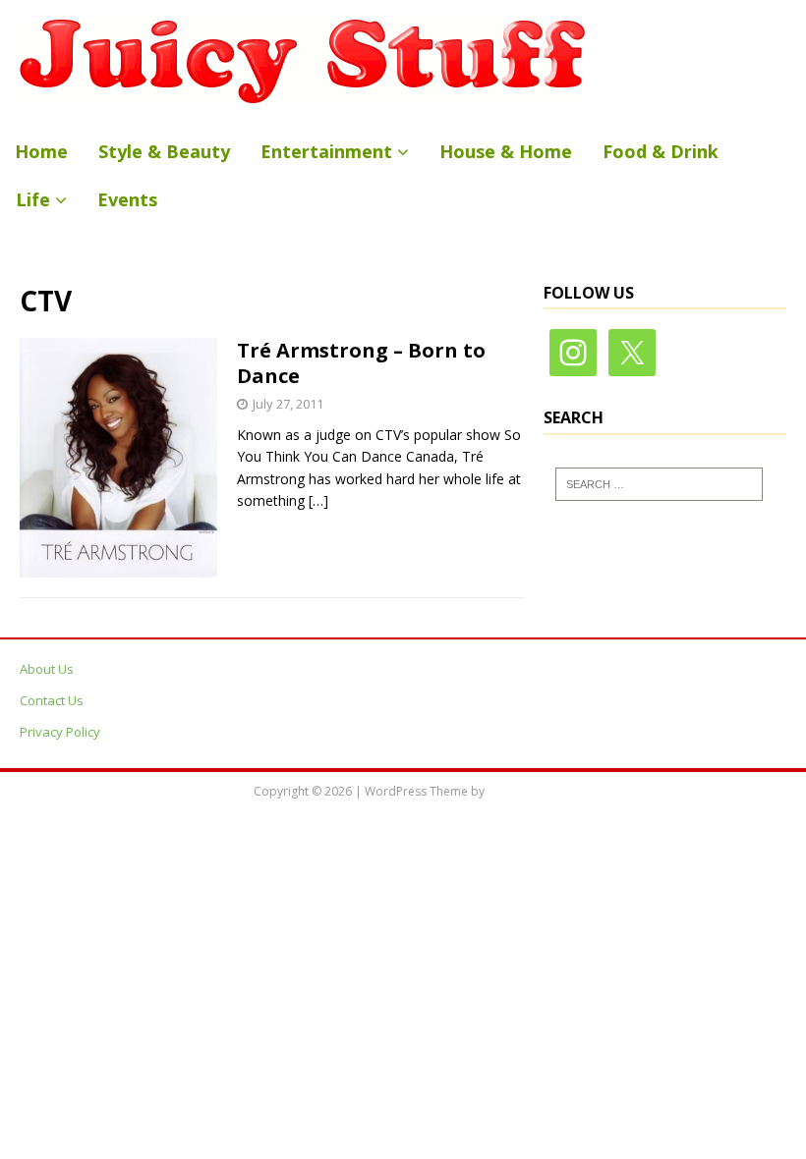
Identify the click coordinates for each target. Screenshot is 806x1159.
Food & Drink (661, 151)
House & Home (505, 151)
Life (33, 199)
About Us (47, 669)
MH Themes (520, 791)
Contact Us (52, 700)
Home (41, 151)
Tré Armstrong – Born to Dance (361, 363)
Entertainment (326, 151)
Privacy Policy (60, 732)
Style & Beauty (164, 151)
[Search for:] (659, 484)
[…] (318, 500)
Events (127, 199)
